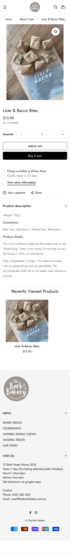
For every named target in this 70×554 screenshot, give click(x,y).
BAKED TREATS (12, 423)
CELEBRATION (12, 428)
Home (8, 19)
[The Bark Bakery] (35, 7)
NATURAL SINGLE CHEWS (19, 434)
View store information (21, 182)
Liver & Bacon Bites (27, 346)
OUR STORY (10, 445)
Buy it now (35, 156)
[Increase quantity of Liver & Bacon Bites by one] (63, 134)
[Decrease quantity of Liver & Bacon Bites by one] (21, 134)
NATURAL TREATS (14, 440)
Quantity (8, 134)
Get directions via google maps (22, 482)
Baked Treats (27, 19)
